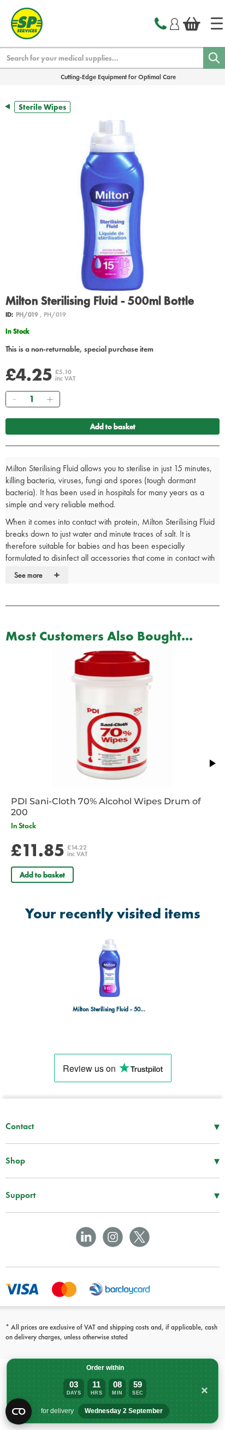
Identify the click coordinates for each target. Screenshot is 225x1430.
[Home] (216, 23)
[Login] (174, 22)
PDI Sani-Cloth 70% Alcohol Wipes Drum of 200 (106, 806)
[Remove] (14, 399)
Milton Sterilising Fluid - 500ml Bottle (109, 1009)
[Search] (214, 58)
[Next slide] (212, 763)
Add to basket (112, 426)
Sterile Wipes (42, 107)
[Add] (50, 399)
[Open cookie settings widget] (18, 1411)
